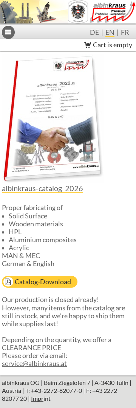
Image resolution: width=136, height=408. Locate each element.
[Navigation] (8, 32)
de (94, 33)
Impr (37, 398)
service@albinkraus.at (34, 364)
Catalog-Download (43, 282)
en (109, 33)
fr (125, 33)
